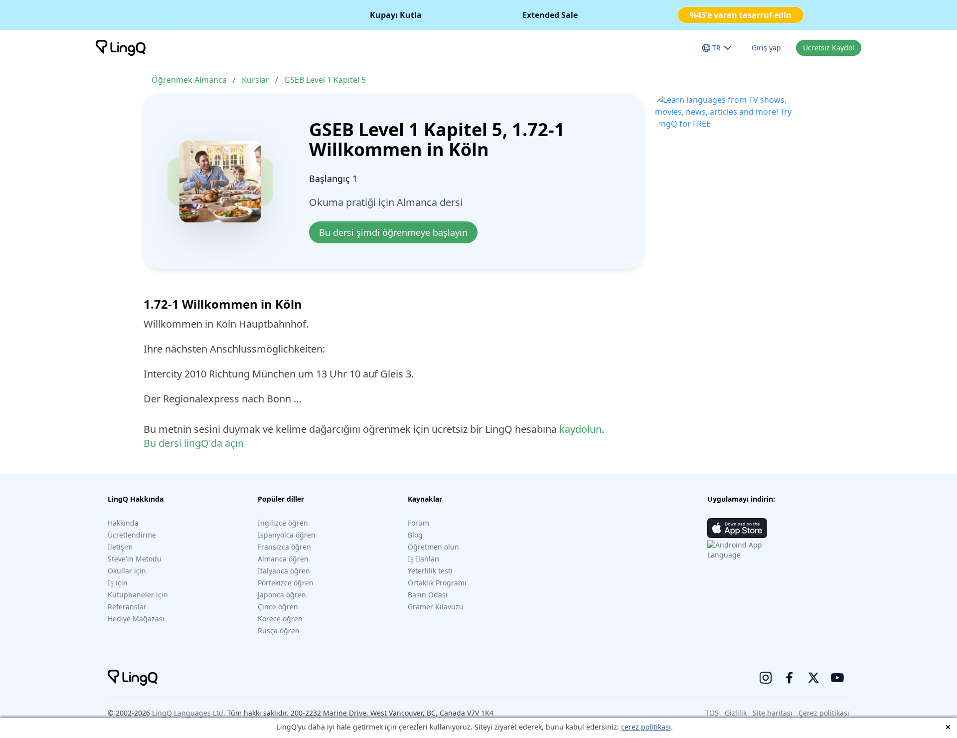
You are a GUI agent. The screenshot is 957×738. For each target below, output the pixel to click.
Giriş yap (766, 47)
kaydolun (580, 429)
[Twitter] (813, 678)
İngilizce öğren (283, 523)
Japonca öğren (282, 594)
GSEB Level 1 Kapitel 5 (325, 79)
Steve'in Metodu (134, 558)
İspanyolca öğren (287, 535)
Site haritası (773, 713)
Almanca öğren (283, 558)
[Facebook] (789, 678)
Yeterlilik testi (430, 570)
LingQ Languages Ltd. (188, 713)
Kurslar (255, 79)
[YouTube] (837, 678)
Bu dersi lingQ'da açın (194, 443)
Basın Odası (428, 594)
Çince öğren (278, 606)
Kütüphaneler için (138, 594)
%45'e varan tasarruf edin (741, 14)
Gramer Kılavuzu (436, 606)
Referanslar (127, 606)
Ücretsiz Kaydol (828, 47)
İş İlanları (424, 558)
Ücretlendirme (132, 535)
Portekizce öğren (286, 582)
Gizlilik (736, 713)
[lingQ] (121, 48)
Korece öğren (280, 618)
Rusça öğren (279, 630)
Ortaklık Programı (437, 582)
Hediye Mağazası (136, 618)
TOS (712, 713)
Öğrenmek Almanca (189, 79)
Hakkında (123, 523)
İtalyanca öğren (284, 570)
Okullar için (127, 570)
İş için (118, 582)
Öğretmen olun (433, 547)
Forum (418, 523)
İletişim (120, 547)
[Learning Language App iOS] (737, 528)
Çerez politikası (823, 713)
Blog (415, 535)
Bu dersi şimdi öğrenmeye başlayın (393, 232)
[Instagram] (766, 678)
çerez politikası (646, 727)
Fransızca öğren (284, 547)
